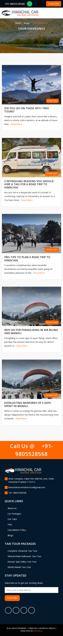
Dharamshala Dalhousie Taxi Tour (24, 556)
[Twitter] (16, 610)
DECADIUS (38, 631)
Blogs (26, 23)
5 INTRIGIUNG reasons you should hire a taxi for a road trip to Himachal (29, 184)
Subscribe (12, 598)
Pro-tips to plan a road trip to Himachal (27, 259)
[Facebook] (8, 610)
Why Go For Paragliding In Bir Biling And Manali (31, 331)
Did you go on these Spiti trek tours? (26, 110)
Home (18, 23)
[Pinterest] (24, 610)
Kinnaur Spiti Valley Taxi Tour (22, 561)
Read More (16, 124)
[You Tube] (31, 610)
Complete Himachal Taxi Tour (22, 550)
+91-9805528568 (14, 4)
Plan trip (53, 3)
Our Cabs (12, 519)
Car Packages (14, 513)
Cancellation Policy (17, 529)
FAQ (10, 524)
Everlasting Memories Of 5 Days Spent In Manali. (27, 404)
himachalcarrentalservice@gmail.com (26, 487)
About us (12, 508)
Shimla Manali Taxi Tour (19, 567)
